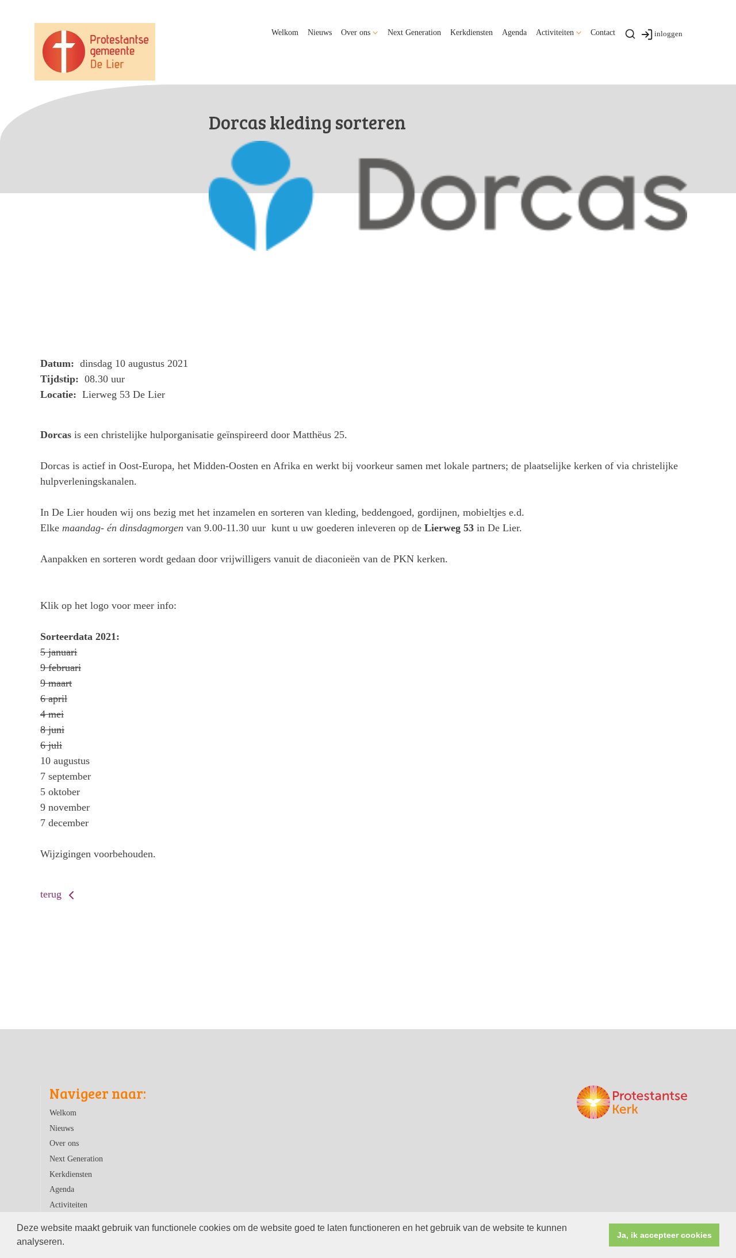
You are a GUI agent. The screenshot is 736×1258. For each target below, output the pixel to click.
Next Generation (414, 32)
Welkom (284, 32)
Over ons (355, 32)
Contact (603, 32)
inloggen (668, 33)
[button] (68, 1243)
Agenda (514, 32)
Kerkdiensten (471, 32)
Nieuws (320, 32)
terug (52, 894)
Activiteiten (555, 32)
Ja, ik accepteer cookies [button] (664, 1235)
